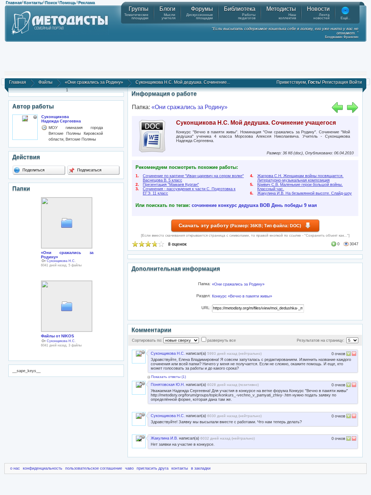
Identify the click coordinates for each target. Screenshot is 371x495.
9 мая (310, 205)
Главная (14, 2)
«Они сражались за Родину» (94, 82)
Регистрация (335, 82)
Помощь (67, 2)
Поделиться (33, 170)
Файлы (45, 82)
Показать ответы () (168, 377)
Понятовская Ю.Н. (168, 384)
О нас (15, 468)
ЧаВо (129, 468)
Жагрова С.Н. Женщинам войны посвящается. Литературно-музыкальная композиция (300, 178)
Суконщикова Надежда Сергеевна (61, 119)
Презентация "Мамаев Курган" (171, 184)
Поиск (51, 2)
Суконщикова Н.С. (61, 261)
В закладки (200, 468)
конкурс (227, 205)
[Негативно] (353, 355)
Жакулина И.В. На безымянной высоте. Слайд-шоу (304, 193)
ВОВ (265, 205)
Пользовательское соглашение (93, 468)
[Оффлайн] (35, 117)
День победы (287, 205)
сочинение (204, 205)
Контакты (33, 2)
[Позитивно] (348, 355)
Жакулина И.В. (164, 438)
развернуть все (221, 340)
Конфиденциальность (42, 468)
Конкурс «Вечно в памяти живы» (242, 296)
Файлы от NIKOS (57, 336)
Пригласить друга (152, 468)
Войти (355, 82)
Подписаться (88, 170)
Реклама (86, 2)
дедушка (248, 205)
